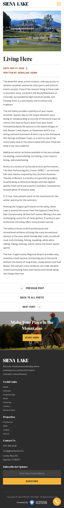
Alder (5, 426)
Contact (6, 406)
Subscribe (32, 481)
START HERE (32, 337)
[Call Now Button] (57, 502)
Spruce (6, 433)
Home (5, 387)
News (5, 398)
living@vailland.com (13, 450)
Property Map (9, 394)
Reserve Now (9, 410)
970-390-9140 (10, 445)
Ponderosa (8, 422)
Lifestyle (7, 390)
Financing (7, 402)
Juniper (6, 429)
